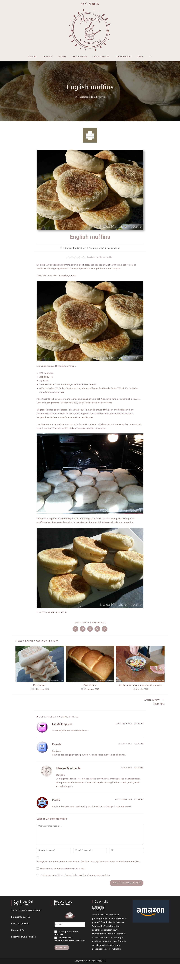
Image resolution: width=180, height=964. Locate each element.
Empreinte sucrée (20, 917)
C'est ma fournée (20, 923)
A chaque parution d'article (66, 933)
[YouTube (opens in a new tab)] (94, 4)
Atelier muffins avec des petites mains (140, 685)
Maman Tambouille (68, 768)
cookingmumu (68, 275)
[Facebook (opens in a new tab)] (83, 4)
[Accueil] (76, 97)
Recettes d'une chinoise (23, 937)
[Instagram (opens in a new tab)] (90, 4)
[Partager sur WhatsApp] (104, 629)
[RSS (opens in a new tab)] (97, 4)
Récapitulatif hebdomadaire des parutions (69, 939)
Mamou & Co (17, 930)
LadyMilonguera (62, 724)
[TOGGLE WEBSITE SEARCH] (151, 57)
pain (56, 612)
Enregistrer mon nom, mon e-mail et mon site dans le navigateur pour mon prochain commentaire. (88, 861)
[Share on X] (75, 629)
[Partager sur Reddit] (97, 629)
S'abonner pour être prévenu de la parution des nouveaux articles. (75, 875)
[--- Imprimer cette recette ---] (90, 135)
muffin (51, 612)
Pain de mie (90, 685)
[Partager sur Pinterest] (90, 629)
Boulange (93, 248)
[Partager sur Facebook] (83, 629)
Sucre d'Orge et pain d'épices (26, 910)
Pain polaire (39, 685)
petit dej (63, 612)
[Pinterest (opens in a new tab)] (86, 4)
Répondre (138, 724)
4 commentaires (112, 248)
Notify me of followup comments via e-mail (62, 868)
